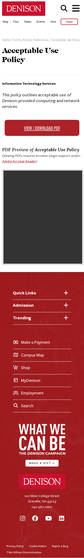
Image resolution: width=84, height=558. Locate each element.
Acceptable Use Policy (66, 40)
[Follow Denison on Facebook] (35, 518)
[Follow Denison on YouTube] (48, 518)
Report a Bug (60, 546)
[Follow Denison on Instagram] (22, 518)
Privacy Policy (15, 546)
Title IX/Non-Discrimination (24, 552)
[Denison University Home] (42, 488)
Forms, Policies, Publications (31, 40)
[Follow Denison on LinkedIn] (61, 518)
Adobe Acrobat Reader (19, 161)
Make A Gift (42, 463)
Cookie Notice (37, 546)
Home (6, 40)
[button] (64, 8)
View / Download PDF (42, 128)
